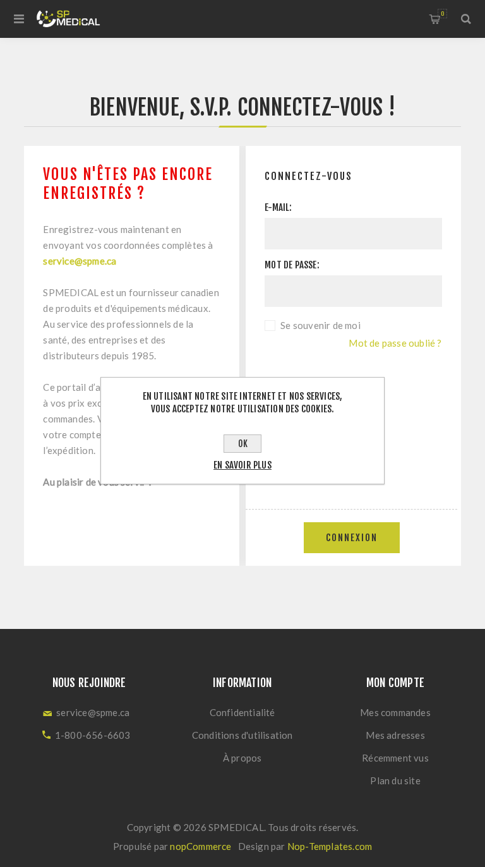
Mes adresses (395, 735)
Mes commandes (395, 712)
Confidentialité (242, 712)
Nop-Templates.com (329, 846)
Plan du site (395, 780)
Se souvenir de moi (320, 325)
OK (243, 443)
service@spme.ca (79, 260)
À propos (242, 757)
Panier (442, 13)
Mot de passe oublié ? (395, 343)
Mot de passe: (292, 265)
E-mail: (278, 207)
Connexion (352, 538)
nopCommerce (200, 846)
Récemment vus (395, 757)
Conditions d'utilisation (242, 735)
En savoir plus (242, 465)
